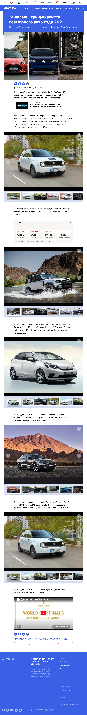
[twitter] (23, 83)
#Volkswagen (32, 638)
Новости (28, 8)
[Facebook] (3, 710)
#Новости (48, 639)
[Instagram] (20, 710)
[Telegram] (16, 710)
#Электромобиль (54, 638)
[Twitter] (7, 710)
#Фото (27, 639)
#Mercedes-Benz (20, 638)
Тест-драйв (36, 8)
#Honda (66, 639)
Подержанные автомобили (63, 8)
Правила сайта (64, 694)
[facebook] (19, 83)
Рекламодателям (65, 690)
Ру (83, 8)
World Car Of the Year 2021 (34, 209)
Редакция (63, 697)
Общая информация (65, 686)
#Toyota (65, 638)
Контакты (62, 701)
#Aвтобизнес (19, 639)
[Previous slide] (8, 162)
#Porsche (42, 638)
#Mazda (34, 639)
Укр (77, 8)
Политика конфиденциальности (69, 704)
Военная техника (47, 8)
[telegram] (15, 83)
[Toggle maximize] (79, 135)
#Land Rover (57, 639)
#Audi (41, 639)
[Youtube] (11, 710)
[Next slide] (79, 162)
